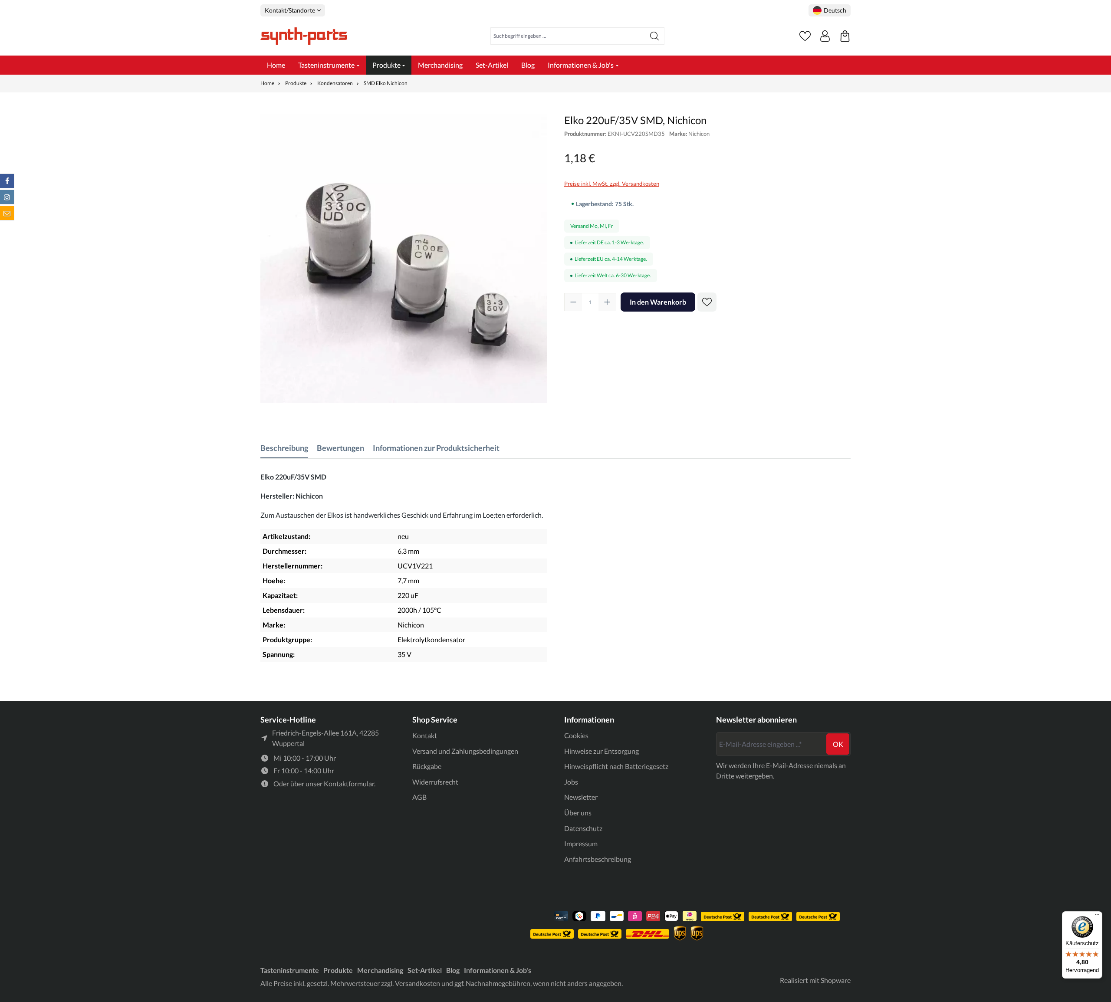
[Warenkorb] (845, 36)
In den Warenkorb (658, 302)
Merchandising (380, 970)
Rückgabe (426, 766)
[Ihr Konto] (825, 36)
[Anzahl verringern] (573, 302)
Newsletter (581, 797)
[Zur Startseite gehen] (303, 36)
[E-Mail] (7, 213)
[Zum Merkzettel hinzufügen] (707, 302)
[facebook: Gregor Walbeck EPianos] (7, 181)
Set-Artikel (425, 970)
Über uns (578, 812)
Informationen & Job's (497, 970)
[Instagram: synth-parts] (7, 197)
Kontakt (424, 735)
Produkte (338, 970)
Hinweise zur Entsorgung (601, 751)
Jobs (571, 782)
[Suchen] (654, 36)
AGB (419, 797)
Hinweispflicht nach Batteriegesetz (616, 766)
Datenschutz (583, 828)
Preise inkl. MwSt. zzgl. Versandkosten (611, 183)
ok (838, 744)
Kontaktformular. (349, 783)
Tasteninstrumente (289, 970)
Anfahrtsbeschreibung (597, 859)
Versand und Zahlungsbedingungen (465, 751)
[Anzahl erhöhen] (607, 302)
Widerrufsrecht (435, 782)
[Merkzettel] (805, 36)
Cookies (576, 735)
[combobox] (567, 36)
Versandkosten (417, 983)
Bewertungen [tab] (340, 448)
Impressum (581, 843)
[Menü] (1097, 916)
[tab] (284, 448)
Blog (453, 970)
